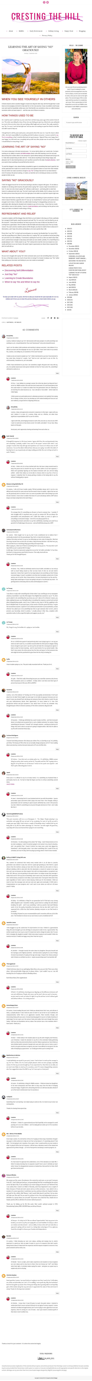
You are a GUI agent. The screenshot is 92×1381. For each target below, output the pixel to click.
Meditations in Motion (13, 1055)
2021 (68, 241)
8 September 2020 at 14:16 (17, 638)
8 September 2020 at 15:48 (17, 947)
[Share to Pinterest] (54, 318)
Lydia (8, 659)
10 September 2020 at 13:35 (12, 1136)
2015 (68, 307)
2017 (68, 302)
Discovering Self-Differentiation (19, 270)
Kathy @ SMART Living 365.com (16, 857)
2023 (68, 236)
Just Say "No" (11, 274)
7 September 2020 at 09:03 (17, 509)
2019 (68, 297)
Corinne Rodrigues (12, 735)
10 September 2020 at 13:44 (17, 1119)
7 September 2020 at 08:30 (12, 338)
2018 (68, 300)
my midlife (18, 322)
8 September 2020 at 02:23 (12, 816)
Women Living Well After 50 (14, 484)
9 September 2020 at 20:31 (12, 1057)
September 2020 (73, 254)
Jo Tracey (9, 588)
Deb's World (10, 436)
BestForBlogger (54, 1378)
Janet (8, 772)
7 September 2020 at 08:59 (17, 380)
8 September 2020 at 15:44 (17, 839)
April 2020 (71, 287)
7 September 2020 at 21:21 (17, 409)
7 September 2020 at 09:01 (17, 463)
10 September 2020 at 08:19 (12, 1099)
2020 (68, 244)
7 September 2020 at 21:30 (12, 692)
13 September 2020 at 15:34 (17, 1300)
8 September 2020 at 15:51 (12, 966)
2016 (68, 305)
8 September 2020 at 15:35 (17, 756)
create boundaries (33, 206)
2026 (68, 228)
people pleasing (50, 160)
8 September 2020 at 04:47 (12, 859)
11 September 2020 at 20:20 (12, 1277)
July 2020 (71, 280)
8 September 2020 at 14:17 (17, 675)
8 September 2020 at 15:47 (17, 897)
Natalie (8, 1236)
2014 (68, 310)
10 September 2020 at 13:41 (17, 1034)
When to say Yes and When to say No (22, 282)
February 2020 (73, 292)
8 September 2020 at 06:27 (12, 924)
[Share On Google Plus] (58, 318)
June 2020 (71, 282)
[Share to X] (51, 318)
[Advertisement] (76, 346)
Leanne (13, 378)
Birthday (68, 159)
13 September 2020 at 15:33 (17, 1259)
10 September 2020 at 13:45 (17, 1158)
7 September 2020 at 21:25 (12, 661)
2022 (68, 238)
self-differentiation (25, 153)
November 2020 (73, 248)
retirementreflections (13, 530)
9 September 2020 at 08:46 (17, 989)
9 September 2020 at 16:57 (12, 1007)
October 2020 (72, 251)
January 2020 (72, 295)
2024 (68, 234)
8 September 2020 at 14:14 (17, 565)
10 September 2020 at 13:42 (17, 1080)
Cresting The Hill (46, 16)
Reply (57, 373)
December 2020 (73, 246)
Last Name (69, 154)
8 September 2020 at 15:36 (17, 795)
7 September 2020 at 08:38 (12, 438)
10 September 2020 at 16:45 (12, 1177)
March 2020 (72, 290)
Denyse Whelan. (11, 1175)
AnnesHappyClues (12, 1005)
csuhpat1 (9, 1096)
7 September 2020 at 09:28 (12, 532)
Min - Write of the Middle (14, 1133)
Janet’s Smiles (10, 784)
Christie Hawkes (11, 1275)
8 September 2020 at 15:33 (17, 717)
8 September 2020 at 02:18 (12, 774)
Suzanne (9, 689)
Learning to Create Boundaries (19, 278)
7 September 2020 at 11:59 (12, 590)
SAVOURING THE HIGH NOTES (77, 261)
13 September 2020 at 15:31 (17, 1217)
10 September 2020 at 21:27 (12, 1238)
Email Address (70, 143)
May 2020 (71, 285)
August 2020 (72, 277)
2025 (68, 231)
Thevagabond (10, 964)
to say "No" (30, 170)
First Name (69, 148)
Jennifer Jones (11, 922)
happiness (10, 322)
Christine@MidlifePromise (14, 814)
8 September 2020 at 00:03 (12, 737)
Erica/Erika (9, 336)
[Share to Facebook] (48, 318)
